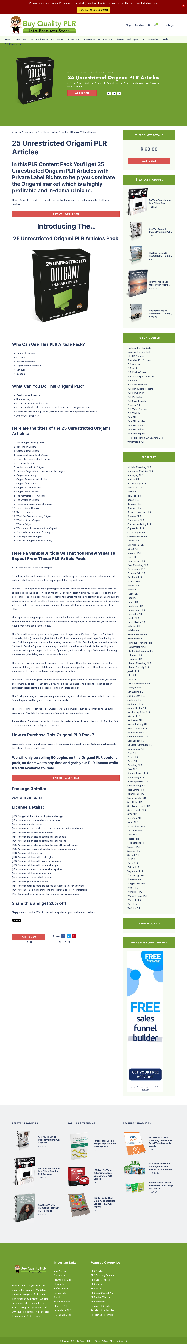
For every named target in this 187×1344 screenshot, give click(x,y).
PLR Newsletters (136, 392)
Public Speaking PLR (137, 781)
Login (170, 25)
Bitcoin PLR (133, 500)
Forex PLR (132, 602)
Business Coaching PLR (139, 512)
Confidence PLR (135, 520)
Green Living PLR (136, 610)
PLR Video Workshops (102, 1297)
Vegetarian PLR (135, 871)
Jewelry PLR (133, 671)
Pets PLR (132, 769)
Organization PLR (136, 740)
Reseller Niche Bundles (102, 1310)
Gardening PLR (135, 606)
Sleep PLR (132, 822)
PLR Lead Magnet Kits (102, 1293)
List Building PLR (135, 691)
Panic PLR (132, 761)
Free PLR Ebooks (136, 425)
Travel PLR (132, 863)
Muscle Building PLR (137, 724)
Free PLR (132, 417)
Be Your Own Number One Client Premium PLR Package (49, 1171)
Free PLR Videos (135, 429)
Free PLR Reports (136, 433)
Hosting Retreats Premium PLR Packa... (160, 254)
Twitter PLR (133, 867)
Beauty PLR (133, 491)
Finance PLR (133, 581)
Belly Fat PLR (134, 495)
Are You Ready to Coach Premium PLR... (160, 230)
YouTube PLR (134, 908)
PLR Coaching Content (102, 1275)
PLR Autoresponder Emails (140, 376)
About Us (58, 1297)
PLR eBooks (133, 380)
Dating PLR (133, 540)
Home (70, 72)
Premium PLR (134, 405)
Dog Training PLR (136, 561)
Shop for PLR (60, 1306)
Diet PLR (132, 557)
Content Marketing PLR (139, 524)
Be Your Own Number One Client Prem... (160, 202)
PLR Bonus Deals (62, 1314)
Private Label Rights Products (144, 82)
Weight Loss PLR (136, 883)
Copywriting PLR (135, 528)
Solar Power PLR (135, 830)
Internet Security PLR (138, 667)
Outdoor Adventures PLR (140, 745)
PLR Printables (134, 397)
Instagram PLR (134, 655)
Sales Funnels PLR (136, 798)
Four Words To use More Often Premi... (159, 283)
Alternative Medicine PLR (140, 471)
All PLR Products (135, 356)
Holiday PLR (133, 630)
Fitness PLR (133, 589)
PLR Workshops (135, 413)
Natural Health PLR (137, 732)
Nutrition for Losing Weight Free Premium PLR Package (105, 1143)
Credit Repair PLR (136, 532)
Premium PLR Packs (100, 1306)
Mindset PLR (133, 716)
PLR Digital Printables (102, 1279)
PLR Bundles (97, 1271)
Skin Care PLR (134, 818)
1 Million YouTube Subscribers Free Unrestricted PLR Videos (103, 1174)
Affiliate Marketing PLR (139, 467)
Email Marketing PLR (137, 565)
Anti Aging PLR (135, 475)
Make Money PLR (136, 696)
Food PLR (132, 598)
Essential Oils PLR (136, 573)
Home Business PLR (137, 634)
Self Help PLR (134, 802)
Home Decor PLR (136, 638)
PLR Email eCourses (137, 372)
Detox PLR (132, 549)
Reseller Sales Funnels (102, 1314)
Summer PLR (133, 851)
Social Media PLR (136, 826)
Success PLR (133, 847)
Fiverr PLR (132, 593)
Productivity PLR (135, 777)
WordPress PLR (135, 892)
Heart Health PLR (136, 622)
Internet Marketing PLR (139, 663)
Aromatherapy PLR (136, 483)
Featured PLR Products (139, 348)
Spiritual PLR (133, 834)
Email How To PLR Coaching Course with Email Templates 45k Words (160, 1142)
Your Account (60, 1271)
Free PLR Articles (136, 421)
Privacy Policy (60, 1293)
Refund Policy (61, 1288)
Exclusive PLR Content (138, 352)
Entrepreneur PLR (136, 569)
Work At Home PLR (137, 896)
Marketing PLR (134, 700)
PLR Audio (132, 368)
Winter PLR (133, 887)
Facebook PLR (134, 577)
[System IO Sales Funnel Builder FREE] (145, 1017)
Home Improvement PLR (139, 642)
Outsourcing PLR (135, 749)
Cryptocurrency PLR (137, 536)
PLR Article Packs (110, 82)
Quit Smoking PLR (136, 785)
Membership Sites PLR (138, 712)
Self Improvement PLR (138, 806)
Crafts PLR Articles (93, 82)
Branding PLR (134, 508)
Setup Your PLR (62, 1301)
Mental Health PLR (137, 708)
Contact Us (59, 1275)
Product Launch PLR (137, 773)
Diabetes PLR (134, 553)
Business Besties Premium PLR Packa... (160, 312)
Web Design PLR (136, 875)
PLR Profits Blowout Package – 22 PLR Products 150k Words (160, 1166)
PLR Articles (125, 82)
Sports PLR (133, 838)
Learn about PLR (62, 1310)
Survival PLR (133, 855)
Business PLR (134, 516)
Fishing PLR (133, 585)
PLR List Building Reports (140, 388)
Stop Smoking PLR (136, 843)
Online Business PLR (137, 736)
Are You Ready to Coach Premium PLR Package (49, 1139)
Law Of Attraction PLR (139, 683)
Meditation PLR (135, 704)
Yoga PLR (132, 904)
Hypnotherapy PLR (136, 647)
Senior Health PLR (136, 810)
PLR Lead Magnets (137, 384)
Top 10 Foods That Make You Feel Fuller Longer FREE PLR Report (104, 1202)
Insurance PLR (134, 659)
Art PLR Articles (76, 82)
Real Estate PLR (135, 789)
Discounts (59, 1284)
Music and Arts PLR (137, 728)
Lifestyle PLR (134, 687)
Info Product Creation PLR (140, 651)
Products (78, 72)
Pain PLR (131, 753)
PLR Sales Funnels (136, 401)
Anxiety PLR (133, 479)
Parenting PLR (134, 765)
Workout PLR (134, 900)
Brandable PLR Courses (139, 360)
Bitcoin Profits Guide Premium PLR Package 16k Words (161, 1185)
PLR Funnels (97, 1288)
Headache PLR (135, 614)
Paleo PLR (132, 757)
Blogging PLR (134, 504)
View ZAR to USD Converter (93, 10)
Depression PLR (135, 544)
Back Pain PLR (134, 487)
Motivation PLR (135, 720)
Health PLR (133, 618)
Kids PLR (131, 679)
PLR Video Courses (137, 409)
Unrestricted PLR (74, 86)
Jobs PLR (131, 675)
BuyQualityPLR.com (100, 1340)
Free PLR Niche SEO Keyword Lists (145, 437)
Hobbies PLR (134, 626)
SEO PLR (132, 814)
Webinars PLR (134, 879)
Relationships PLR (136, 794)
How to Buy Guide (63, 1279)
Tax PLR (131, 859)
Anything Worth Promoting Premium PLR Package (48, 1208)
